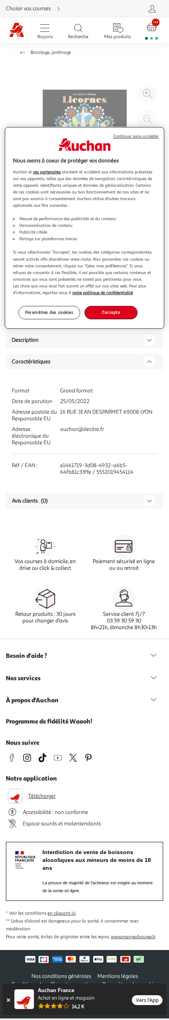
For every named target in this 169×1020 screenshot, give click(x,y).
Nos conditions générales (61, 976)
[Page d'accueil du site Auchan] (16, 30)
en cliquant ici (62, 913)
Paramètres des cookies (49, 312)
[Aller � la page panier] (151, 30)
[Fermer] (8, 1000)
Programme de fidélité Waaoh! (49, 721)
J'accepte (111, 312)
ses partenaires (47, 172)
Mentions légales (117, 976)
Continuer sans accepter (136, 136)
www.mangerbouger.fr (133, 937)
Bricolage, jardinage (51, 52)
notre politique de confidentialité (102, 292)
